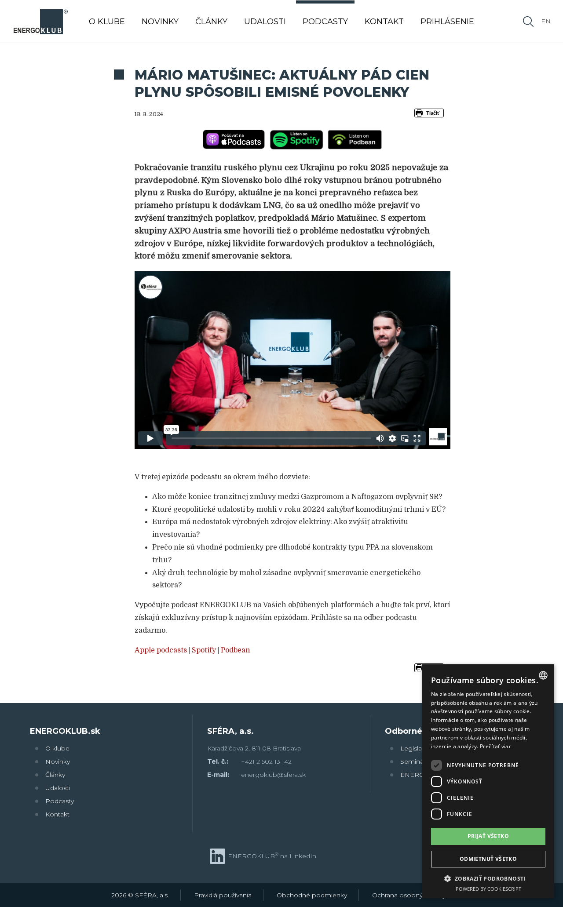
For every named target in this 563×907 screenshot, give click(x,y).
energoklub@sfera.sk (273, 775)
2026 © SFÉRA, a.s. (140, 895)
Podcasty (59, 801)
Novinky (57, 761)
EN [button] (546, 21)
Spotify (204, 650)
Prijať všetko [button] (488, 836)
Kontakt (57, 814)
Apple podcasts (161, 650)
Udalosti (57, 788)
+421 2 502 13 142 (266, 761)
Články (55, 775)
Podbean (235, 650)
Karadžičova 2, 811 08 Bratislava (254, 748)
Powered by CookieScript (488, 888)
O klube (57, 748)
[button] (488, 878)
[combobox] (543, 675)
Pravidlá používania (223, 895)
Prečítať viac (496, 746)
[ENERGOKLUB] (40, 21)
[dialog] (488, 781)
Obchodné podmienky (312, 895)
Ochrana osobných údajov (412, 895)
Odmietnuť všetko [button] (488, 859)
